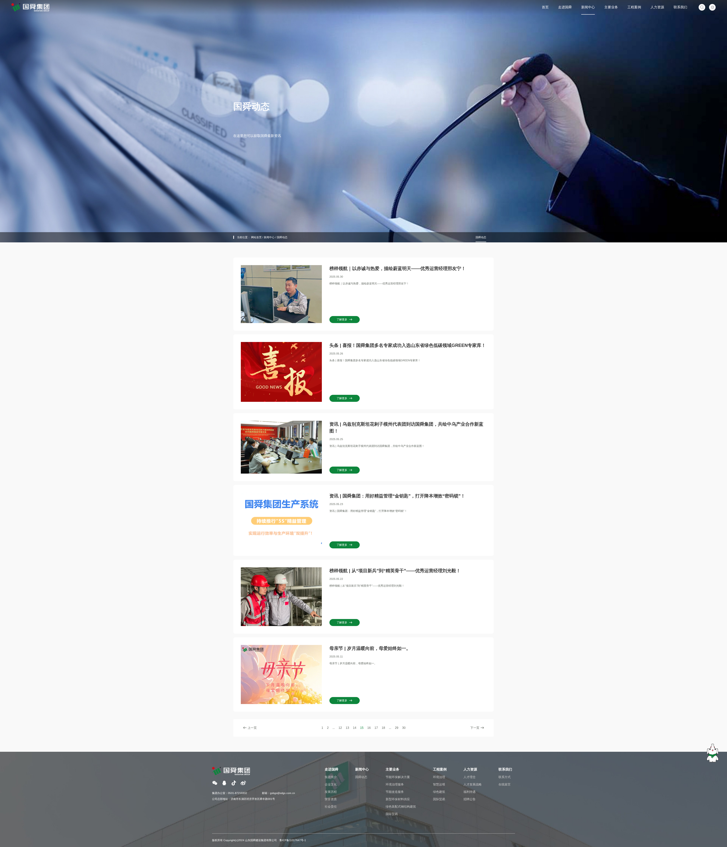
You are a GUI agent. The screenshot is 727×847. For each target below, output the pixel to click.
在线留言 (504, 784)
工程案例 (634, 7)
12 (340, 727)
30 (404, 727)
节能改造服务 (395, 791)
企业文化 (331, 784)
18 (383, 727)
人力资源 (657, 7)
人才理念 (469, 777)
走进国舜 (565, 7)
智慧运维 (439, 784)
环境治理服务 (395, 784)
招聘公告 (469, 799)
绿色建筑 (439, 791)
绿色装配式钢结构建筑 (401, 806)
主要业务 (611, 7)
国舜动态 (282, 237)
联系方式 (504, 777)
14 (354, 727)
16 (369, 727)
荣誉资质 (331, 799)
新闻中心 (588, 7)
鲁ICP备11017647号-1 (292, 840)
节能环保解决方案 (398, 777)
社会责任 (331, 806)
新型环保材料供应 (398, 799)
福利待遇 (469, 791)
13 (347, 727)
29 (396, 727)
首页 (545, 7)
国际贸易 (392, 814)
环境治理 (439, 777)
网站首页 (256, 237)
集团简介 (331, 777)
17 (376, 727)
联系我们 (680, 7)
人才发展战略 (472, 784)
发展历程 (331, 791)
